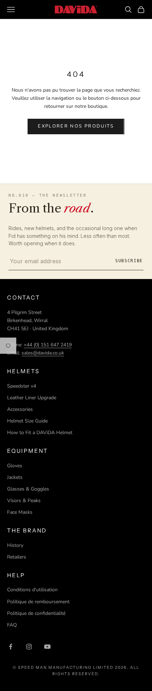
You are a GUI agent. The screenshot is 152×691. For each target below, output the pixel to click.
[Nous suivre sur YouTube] (47, 646)
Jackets (15, 477)
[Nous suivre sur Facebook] (10, 646)
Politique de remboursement (38, 601)
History (15, 545)
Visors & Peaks (24, 500)
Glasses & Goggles (28, 489)
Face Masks (20, 512)
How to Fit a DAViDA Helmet (39, 432)
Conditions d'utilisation (32, 589)
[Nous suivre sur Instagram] (29, 646)
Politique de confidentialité (36, 613)
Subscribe (129, 260)
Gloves (14, 465)
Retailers (16, 557)
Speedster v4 (21, 386)
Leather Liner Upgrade (31, 397)
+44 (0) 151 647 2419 (48, 344)
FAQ (12, 625)
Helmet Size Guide (27, 421)
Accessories (20, 409)
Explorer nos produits (76, 126)
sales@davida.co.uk (43, 353)
